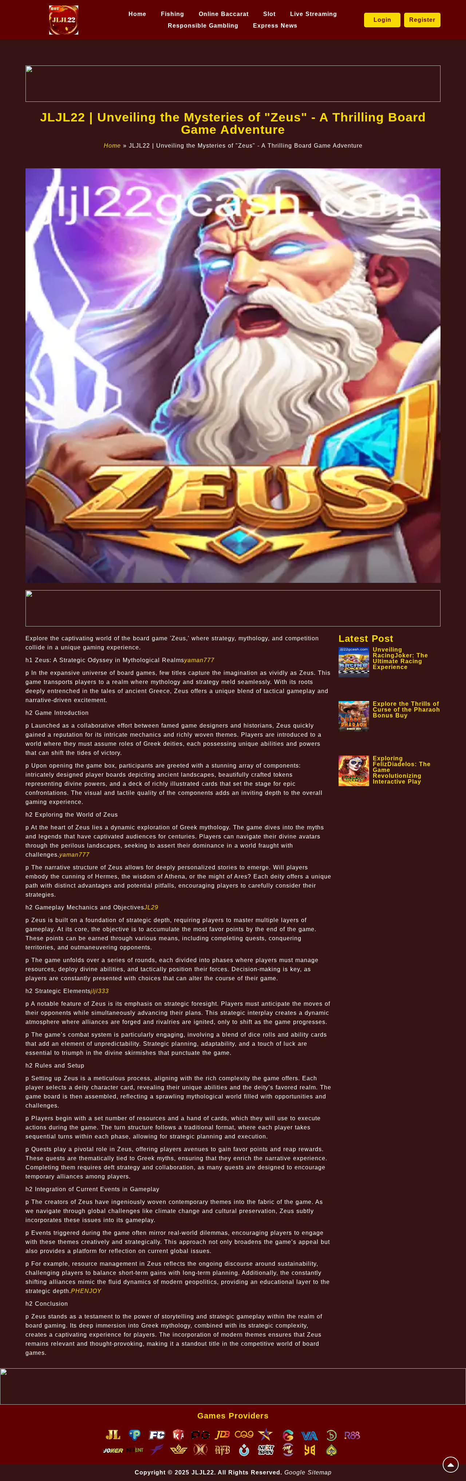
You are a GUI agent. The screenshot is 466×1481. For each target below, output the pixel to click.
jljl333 (100, 991)
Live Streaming (313, 14)
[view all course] (451, 1465)
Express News (275, 26)
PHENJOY (86, 1291)
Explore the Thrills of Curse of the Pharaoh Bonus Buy (406, 710)
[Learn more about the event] (233, 83)
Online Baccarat (224, 14)
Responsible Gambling (203, 26)
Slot (269, 14)
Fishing (172, 14)
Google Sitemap (308, 1472)
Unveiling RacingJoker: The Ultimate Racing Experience (400, 658)
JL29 (151, 907)
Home (137, 14)
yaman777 (199, 660)
